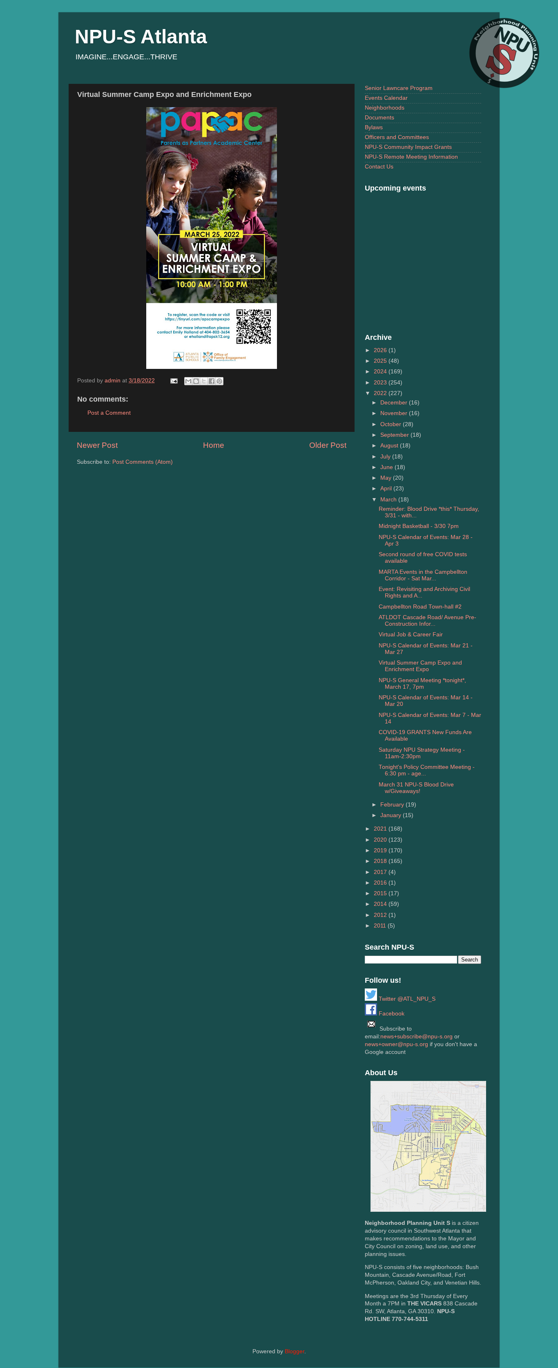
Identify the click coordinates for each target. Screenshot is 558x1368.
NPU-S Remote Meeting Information (411, 157)
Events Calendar (386, 98)
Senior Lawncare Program (399, 88)
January (391, 815)
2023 (381, 383)
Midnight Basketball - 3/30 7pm (419, 526)
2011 (381, 926)
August (390, 446)
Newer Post (97, 445)
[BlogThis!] (196, 381)
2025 (381, 361)
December (394, 403)
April (386, 488)
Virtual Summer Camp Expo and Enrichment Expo (420, 666)
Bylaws (374, 127)
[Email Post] (173, 380)
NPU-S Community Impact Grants (408, 147)
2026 (381, 350)
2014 (381, 904)
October (391, 424)
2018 (381, 861)
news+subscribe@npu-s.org (416, 1036)
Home (213, 445)
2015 (381, 893)
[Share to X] (204, 381)
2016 (381, 883)
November (394, 413)
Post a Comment (109, 413)
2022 (381, 393)
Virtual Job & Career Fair (411, 634)
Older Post (327, 445)
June (387, 467)
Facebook (390, 1014)
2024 (381, 371)
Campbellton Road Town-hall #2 (420, 607)
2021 (381, 829)
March (389, 499)
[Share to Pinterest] (219, 381)
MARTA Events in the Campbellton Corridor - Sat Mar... (423, 575)
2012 (381, 915)
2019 (381, 850)
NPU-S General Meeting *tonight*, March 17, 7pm (422, 683)
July (386, 457)
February (393, 805)
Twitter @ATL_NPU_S (406, 999)
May (386, 478)
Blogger (294, 1351)
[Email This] (188, 381)
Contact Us (379, 167)
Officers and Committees (397, 137)
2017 (381, 872)
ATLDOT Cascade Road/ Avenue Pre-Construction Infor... (427, 620)
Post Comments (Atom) (142, 462)
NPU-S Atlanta (141, 36)
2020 (381, 840)
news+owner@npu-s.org (396, 1044)
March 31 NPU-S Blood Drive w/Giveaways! (416, 788)
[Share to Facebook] (212, 381)
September (395, 435)
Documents (379, 118)
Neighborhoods (384, 108)
